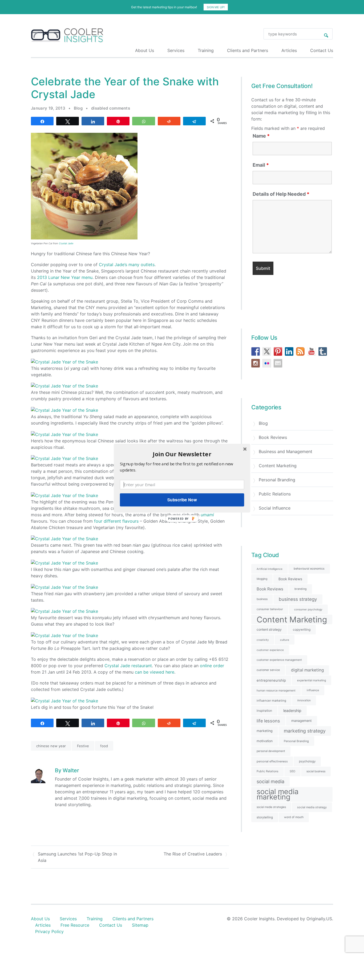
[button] (182, 454)
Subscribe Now (182, 500)
